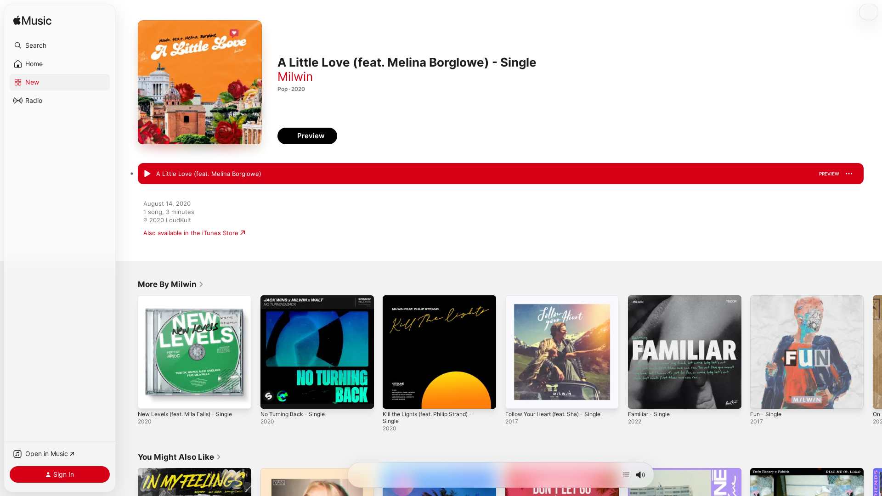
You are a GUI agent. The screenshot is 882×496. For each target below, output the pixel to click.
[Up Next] (626, 474)
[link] (171, 284)
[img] (32, 21)
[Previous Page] (128, 352)
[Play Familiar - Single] (639, 397)
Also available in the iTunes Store (190, 233)
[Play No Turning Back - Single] (272, 397)
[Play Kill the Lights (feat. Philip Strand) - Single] (394, 397)
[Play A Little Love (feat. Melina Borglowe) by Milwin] (147, 174)
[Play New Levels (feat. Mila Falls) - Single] (149, 397)
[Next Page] (872, 352)
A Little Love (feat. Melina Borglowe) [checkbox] (208, 173)
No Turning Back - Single (295, 299)
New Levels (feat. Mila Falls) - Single (190, 299)
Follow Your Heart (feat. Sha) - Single (559, 299)
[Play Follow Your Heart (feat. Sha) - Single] (517, 397)
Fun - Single (767, 299)
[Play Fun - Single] (762, 397)
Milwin (295, 76)
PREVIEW (829, 173)
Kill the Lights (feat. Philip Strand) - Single (433, 302)
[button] (59, 45)
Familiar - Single (650, 299)
